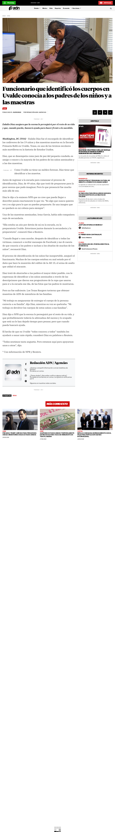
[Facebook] (100, 112)
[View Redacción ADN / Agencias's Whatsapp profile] (26, 375)
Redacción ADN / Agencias (48, 363)
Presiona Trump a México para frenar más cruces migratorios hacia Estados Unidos (19, 434)
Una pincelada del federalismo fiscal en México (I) (94, 245)
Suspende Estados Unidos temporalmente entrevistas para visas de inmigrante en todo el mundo (57, 434)
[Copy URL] (110, 112)
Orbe (8, 16)
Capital (80, 431)
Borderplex (83, 178)
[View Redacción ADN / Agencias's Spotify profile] (26, 381)
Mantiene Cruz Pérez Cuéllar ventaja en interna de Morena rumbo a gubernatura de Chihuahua (94, 151)
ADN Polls (82, 148)
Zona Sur (82, 191)
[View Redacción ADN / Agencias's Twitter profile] (26, 370)
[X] (105, 112)
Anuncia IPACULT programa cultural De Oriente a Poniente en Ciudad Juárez (94, 181)
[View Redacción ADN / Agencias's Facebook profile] (26, 364)
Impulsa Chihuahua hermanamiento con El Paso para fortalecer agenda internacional (94, 434)
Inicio (4, 16)
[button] (100, 8)
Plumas (81, 223)
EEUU (15, 395)
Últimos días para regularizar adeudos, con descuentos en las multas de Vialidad (95, 195)
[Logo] (15, 8)
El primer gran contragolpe (90, 234)
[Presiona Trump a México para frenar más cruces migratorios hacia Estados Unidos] (20, 419)
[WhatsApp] (95, 112)
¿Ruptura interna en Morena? (91, 225)
